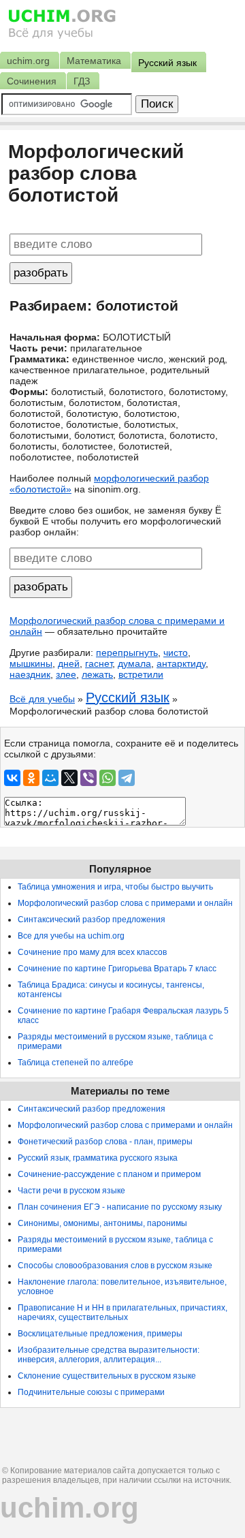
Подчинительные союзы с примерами (91, 1392)
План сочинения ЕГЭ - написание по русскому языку (120, 1207)
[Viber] (88, 778)
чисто (175, 652)
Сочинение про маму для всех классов (92, 952)
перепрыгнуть (127, 652)
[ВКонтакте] (12, 778)
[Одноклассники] (31, 778)
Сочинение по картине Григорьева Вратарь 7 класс (117, 968)
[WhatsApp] (107, 778)
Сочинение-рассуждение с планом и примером (109, 1174)
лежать (97, 674)
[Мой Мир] (50, 778)
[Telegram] (126, 778)
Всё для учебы (42, 698)
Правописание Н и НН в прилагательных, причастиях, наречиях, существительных (122, 1312)
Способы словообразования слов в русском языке (115, 1265)
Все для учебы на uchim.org (71, 936)
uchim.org (69, 1508)
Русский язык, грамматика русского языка (98, 1158)
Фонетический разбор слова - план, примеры (105, 1141)
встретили (140, 674)
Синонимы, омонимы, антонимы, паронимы (102, 1223)
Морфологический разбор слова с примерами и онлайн (125, 903)
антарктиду (181, 663)
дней (69, 663)
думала (134, 663)
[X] (69, 778)
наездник (30, 674)
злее (66, 674)
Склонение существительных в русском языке (107, 1376)
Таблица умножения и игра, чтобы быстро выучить (115, 887)
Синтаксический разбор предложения (91, 919)
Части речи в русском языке (71, 1190)
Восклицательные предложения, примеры (100, 1333)
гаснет (98, 663)
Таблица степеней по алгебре (75, 1062)
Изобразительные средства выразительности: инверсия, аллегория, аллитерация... (108, 1354)
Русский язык (127, 697)
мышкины (31, 663)
